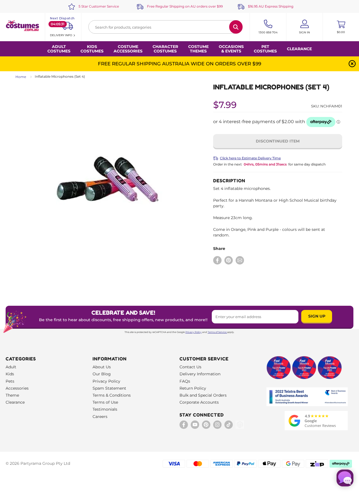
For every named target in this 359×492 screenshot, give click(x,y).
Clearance (299, 48)
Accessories (17, 388)
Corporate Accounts (199, 402)
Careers (100, 416)
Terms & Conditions (112, 395)
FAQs (185, 381)
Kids (10, 373)
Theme (12, 395)
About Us (102, 366)
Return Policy (193, 388)
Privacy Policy (193, 332)
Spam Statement (109, 388)
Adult (11, 366)
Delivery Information (200, 373)
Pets (10, 381)
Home (20, 77)
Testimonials (105, 409)
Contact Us (190, 366)
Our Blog (102, 373)
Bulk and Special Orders (203, 395)
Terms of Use (105, 402)
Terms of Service (217, 332)
